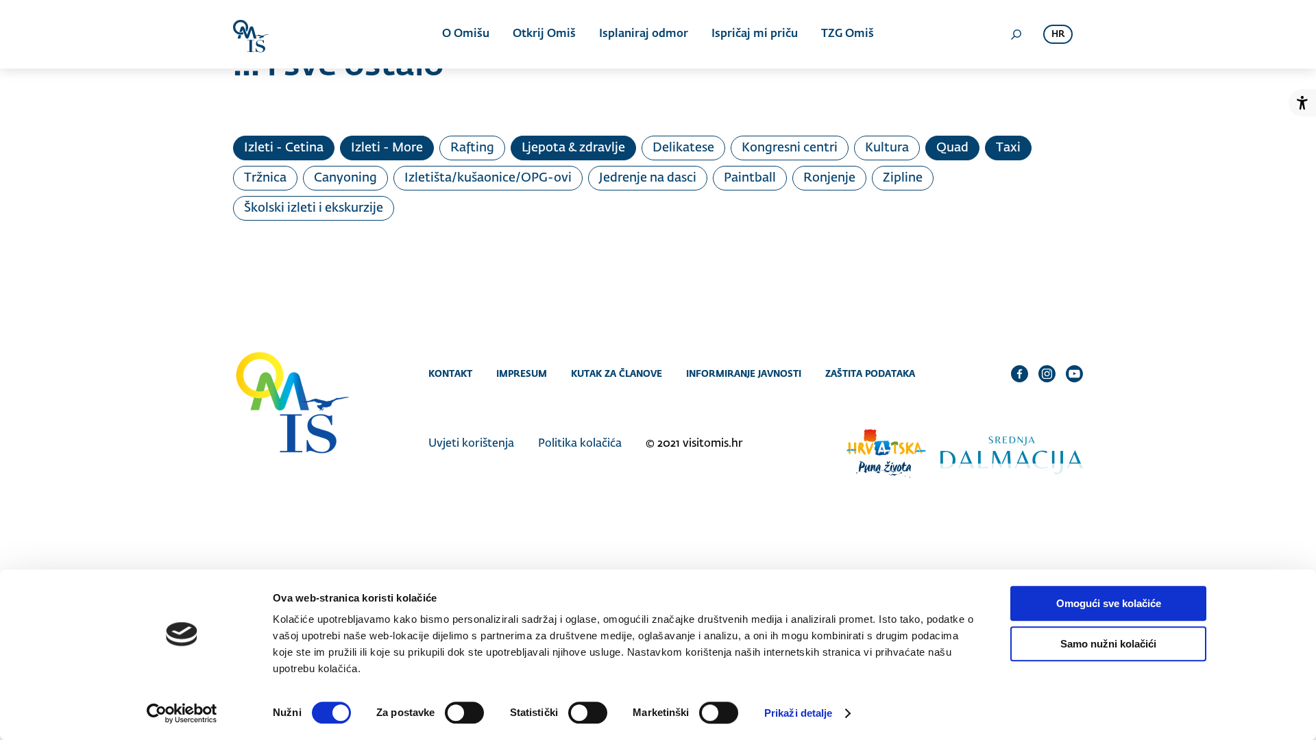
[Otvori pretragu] (1015, 34)
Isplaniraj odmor (643, 34)
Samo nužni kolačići (1108, 644)
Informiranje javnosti (743, 373)
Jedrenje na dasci (647, 178)
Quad (952, 148)
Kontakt (450, 373)
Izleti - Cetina (284, 148)
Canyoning (345, 178)
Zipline (903, 178)
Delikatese (683, 148)
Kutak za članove (616, 373)
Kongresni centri (790, 148)
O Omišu (465, 34)
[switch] (464, 713)
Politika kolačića (580, 444)
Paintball (750, 178)
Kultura (887, 148)
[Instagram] (1047, 373)
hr (1057, 34)
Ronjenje (829, 178)
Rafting (472, 148)
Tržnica (265, 178)
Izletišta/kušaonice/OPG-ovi (488, 178)
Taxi (1008, 148)
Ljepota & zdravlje (573, 148)
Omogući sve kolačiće (1108, 603)
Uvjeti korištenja (471, 444)
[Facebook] (1019, 373)
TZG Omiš (847, 34)
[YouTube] (1074, 373)
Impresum (521, 373)
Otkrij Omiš (544, 34)
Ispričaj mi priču (754, 34)
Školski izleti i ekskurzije (313, 208)
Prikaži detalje (798, 713)
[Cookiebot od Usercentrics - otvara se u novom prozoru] (182, 713)
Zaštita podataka (870, 373)
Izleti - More (387, 148)
